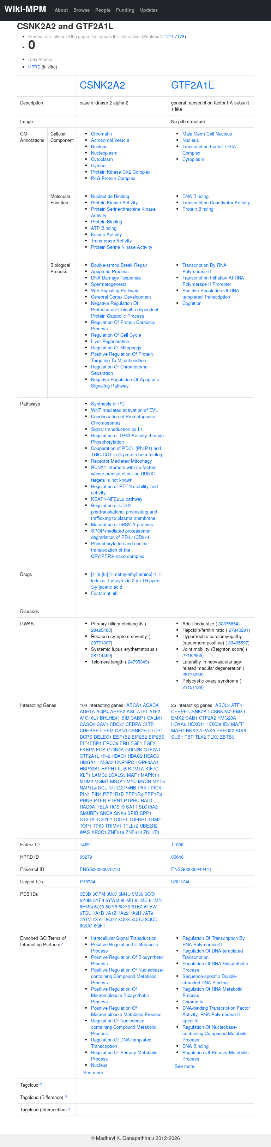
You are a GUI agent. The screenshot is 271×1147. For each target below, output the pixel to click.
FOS (101, 749)
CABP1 (138, 717)
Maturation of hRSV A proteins (122, 524)
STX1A (87, 819)
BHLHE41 (110, 717)
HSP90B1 (90, 768)
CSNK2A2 (102, 84)
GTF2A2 (207, 717)
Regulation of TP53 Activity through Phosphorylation (127, 438)
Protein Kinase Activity (114, 202)
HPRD (34, 67)
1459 (85, 844)
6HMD (155, 900)
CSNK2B (137, 730)
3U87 (112, 893)
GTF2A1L (192, 84)
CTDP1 (155, 730)
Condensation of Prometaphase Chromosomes (123, 419)
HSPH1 (108, 768)
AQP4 (102, 711)
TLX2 (200, 736)
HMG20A (226, 717)
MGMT (102, 781)
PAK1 (143, 787)
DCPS (86, 736)
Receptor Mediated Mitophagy (121, 460)
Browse (81, 9)
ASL (131, 711)
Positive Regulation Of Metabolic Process (124, 947)
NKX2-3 (194, 730)
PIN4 (96, 794)
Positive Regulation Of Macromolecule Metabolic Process (126, 1010)
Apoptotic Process (110, 271)
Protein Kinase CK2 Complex (121, 171)
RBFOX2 (225, 730)
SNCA (106, 813)
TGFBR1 (138, 819)
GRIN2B (133, 749)
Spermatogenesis (109, 284)
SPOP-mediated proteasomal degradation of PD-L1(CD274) (121, 533)
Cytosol (99, 165)
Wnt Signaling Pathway (114, 290)
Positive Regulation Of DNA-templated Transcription (211, 293)
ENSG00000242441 (191, 869)
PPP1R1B (113, 794)
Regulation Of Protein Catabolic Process (123, 325)
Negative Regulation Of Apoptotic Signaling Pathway (125, 382)
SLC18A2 (148, 806)
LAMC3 (99, 774)
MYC (132, 781)
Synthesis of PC (108, 403)
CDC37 (117, 724)
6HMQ (86, 906)
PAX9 (209, 730)
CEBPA (133, 724)
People (102, 9)
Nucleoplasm (104, 152)
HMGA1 (88, 762)
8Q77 (111, 919)
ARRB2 (117, 711)
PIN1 (85, 794)
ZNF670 (134, 832)
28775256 (192, 674)
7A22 (123, 912)
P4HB (130, 787)
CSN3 (121, 730)
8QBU (137, 919)
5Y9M (86, 900)
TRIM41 (113, 825)
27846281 (238, 629)
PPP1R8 (153, 794)
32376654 (228, 623)
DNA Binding (195, 196)
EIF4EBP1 (91, 743)
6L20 (99, 906)
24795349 (137, 661)
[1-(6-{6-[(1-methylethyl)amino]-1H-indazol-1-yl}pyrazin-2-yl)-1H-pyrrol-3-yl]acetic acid (126, 580)
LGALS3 (117, 774)
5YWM (112, 900)
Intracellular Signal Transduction (123, 938)
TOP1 (85, 825)
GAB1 (191, 717)
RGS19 (117, 806)
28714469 (101, 655)
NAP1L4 (88, 787)
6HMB (127, 900)
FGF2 (149, 743)
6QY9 (124, 906)
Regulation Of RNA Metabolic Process (212, 991)
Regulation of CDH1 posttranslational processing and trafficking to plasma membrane (124, 511)
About (61, 9)
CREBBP (89, 730)
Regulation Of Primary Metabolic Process (124, 1055)
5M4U (125, 893)
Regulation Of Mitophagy (116, 347)
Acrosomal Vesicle (110, 140)
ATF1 (142, 711)
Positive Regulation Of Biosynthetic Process (127, 960)
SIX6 (241, 730)
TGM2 (154, 819)
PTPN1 (115, 800)
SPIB (132, 813)
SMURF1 (89, 813)
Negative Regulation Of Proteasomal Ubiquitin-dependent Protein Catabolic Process (124, 309)
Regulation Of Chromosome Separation (119, 369)
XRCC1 (99, 832)
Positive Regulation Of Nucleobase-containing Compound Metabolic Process (127, 976)
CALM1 (154, 717)
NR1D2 (115, 787)
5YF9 (98, 900)
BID (125, 717)
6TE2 (137, 906)
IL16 (122, 768)
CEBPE (179, 711)
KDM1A (136, 768)
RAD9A (87, 806)
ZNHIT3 (151, 832)
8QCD (151, 919)
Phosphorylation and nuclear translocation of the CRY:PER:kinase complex (120, 549)
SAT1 (131, 806)
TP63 (98, 825)
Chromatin (101, 133)
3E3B (85, 893)
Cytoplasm (102, 159)
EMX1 (239, 711)
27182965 (192, 655)
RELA (102, 806)
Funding (125, 9)
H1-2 (105, 755)
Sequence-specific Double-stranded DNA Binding (209, 979)
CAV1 (102, 724)
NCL (102, 787)
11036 (177, 844)
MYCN (144, 781)
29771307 (101, 642)
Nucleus (99, 146)
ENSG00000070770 (100, 869)
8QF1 (99, 925)
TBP (189, 736)
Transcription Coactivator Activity (216, 202)
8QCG (86, 925)
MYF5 (158, 781)
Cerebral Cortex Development (121, 296)
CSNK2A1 (198, 711)
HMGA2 (105, 762)
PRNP (86, 800)
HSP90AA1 (147, 762)
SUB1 (177, 736)
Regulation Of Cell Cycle (116, 334)
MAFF (237, 724)
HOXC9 (213, 724)
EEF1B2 (121, 736)
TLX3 (212, 736)
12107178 (175, 36)
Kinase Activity (106, 234)
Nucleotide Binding (110, 196)
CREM (107, 730)
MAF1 (133, 774)
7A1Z (111, 912)
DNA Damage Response (116, 277)
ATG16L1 (89, 717)
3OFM (98, 893)
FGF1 (136, 743)
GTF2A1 (152, 749)
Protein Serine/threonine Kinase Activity (123, 211)
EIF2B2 (139, 736)
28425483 (101, 629)
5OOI (150, 893)
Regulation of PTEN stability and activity (124, 489)
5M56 (137, 893)
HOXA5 (178, 724)
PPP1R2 (134, 794)
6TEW (150, 906)
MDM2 (86, 781)
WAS (85, 832)
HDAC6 (151, 755)
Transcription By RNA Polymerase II (204, 268)
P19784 (87, 881)
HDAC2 (135, 755)
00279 (86, 856)
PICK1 (157, 787)
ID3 (226, 724)
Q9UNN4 (180, 881)
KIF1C (151, 768)
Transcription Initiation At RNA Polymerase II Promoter (213, 280)
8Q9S (124, 919)
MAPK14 (150, 774)
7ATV (85, 919)
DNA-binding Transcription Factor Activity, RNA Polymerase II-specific (216, 1014)
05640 (177, 856)
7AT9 (148, 912)
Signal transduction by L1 (117, 429)
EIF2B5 (156, 736)
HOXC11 (196, 724)
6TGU (85, 912)
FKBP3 (87, 749)
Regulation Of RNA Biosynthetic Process (215, 966)
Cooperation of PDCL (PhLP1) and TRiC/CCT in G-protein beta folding (126, 451)
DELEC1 (103, 736)
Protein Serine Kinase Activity (121, 247)
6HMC (141, 900)
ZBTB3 (227, 736)
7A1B (98, 912)
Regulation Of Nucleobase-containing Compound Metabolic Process (123, 1027)
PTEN (100, 800)
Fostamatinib (104, 593)
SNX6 (120, 813)
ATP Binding (103, 227)
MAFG (178, 730)
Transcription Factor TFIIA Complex (209, 149)
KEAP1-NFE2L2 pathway (117, 499)
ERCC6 (110, 743)
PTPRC (131, 800)
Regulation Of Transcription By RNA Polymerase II (213, 941)
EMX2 (177, 717)
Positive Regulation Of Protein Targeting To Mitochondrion (122, 357)
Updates (149, 9)
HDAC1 (119, 755)
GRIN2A (115, 749)
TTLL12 (130, 825)
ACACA (151, 705)
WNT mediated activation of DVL (124, 410)
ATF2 (154, 711)
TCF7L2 (104, 819)
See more (93, 1072)
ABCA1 (133, 705)
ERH (124, 743)
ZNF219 (116, 832)
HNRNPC (124, 762)
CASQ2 (87, 724)
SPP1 (146, 813)
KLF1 (85, 774)
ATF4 (236, 705)
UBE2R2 (148, 825)
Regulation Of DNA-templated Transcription (121, 1042)
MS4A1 (117, 781)
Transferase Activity (111, 240)
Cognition (191, 303)
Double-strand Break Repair (119, 265)
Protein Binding (106, 221)
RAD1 (147, 800)
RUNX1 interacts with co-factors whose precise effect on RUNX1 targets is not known (124, 473)
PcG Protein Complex (113, 178)
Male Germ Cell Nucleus (207, 133)
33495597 (238, 642)
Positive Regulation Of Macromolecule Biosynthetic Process (120, 995)
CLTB (148, 724)
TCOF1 (120, 819)
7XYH (98, 919)
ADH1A (87, 711)
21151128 (192, 687)
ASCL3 (222, 705)
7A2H (135, 912)
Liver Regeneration (110, 341)
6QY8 (111, 906)
